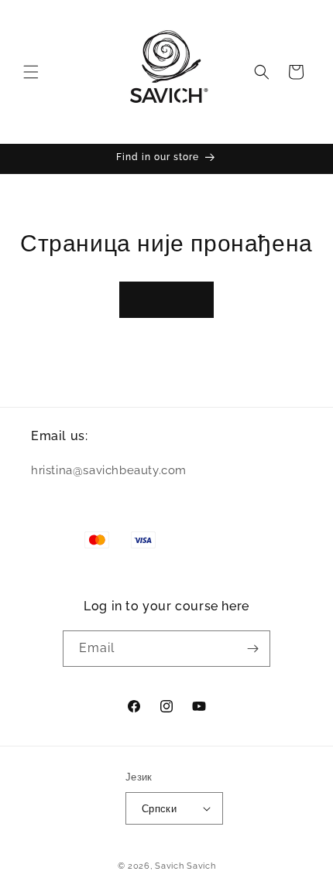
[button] (31, 72)
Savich (171, 866)
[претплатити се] (252, 648)
